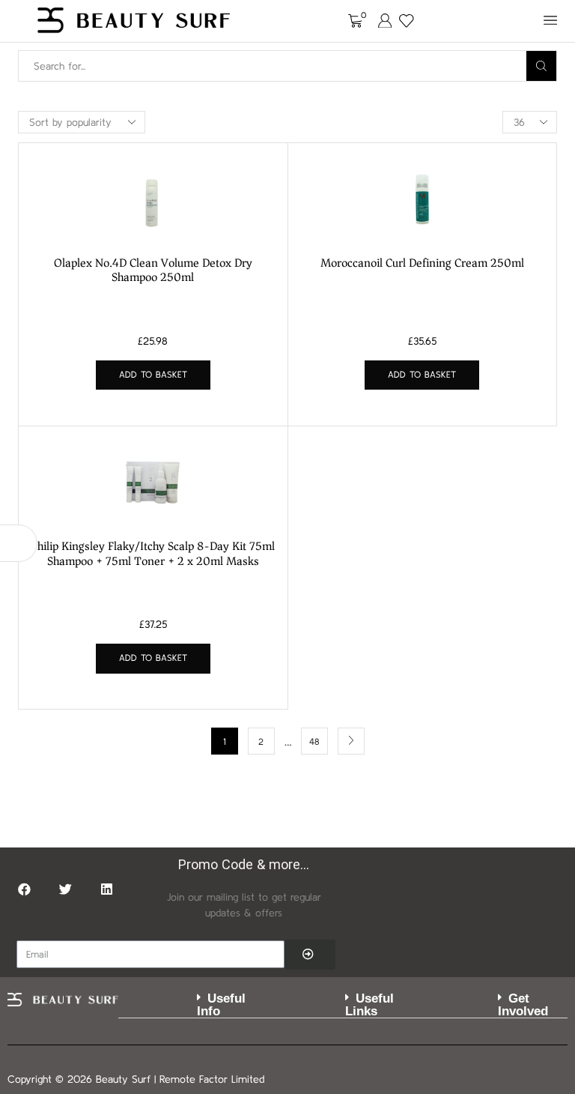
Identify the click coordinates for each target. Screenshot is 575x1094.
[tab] (192, 1005)
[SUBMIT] (310, 955)
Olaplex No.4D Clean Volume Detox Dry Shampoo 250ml (153, 270)
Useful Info (221, 1004)
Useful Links (369, 1004)
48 (314, 741)
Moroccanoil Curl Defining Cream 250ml (422, 263)
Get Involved (523, 1004)
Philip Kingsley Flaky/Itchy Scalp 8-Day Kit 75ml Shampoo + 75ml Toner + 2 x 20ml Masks (153, 554)
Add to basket (153, 374)
